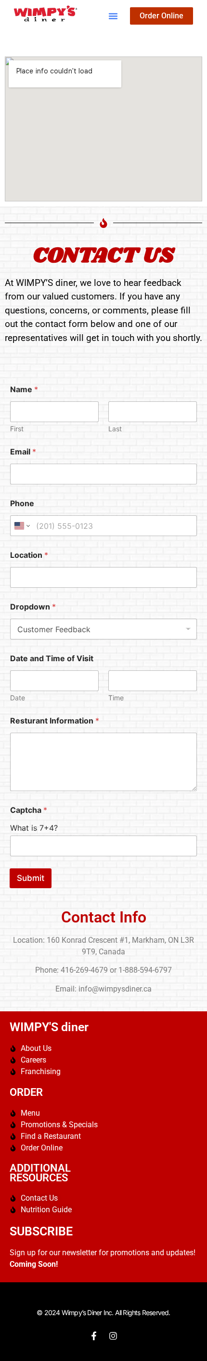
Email (23, 451)
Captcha (28, 810)
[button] (113, 16)
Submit (30, 878)
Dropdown (33, 606)
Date (17, 698)
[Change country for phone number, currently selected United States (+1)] (21, 525)
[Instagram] (113, 1336)
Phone (22, 503)
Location (29, 555)
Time (116, 698)
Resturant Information (54, 720)
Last (115, 429)
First (17, 429)
